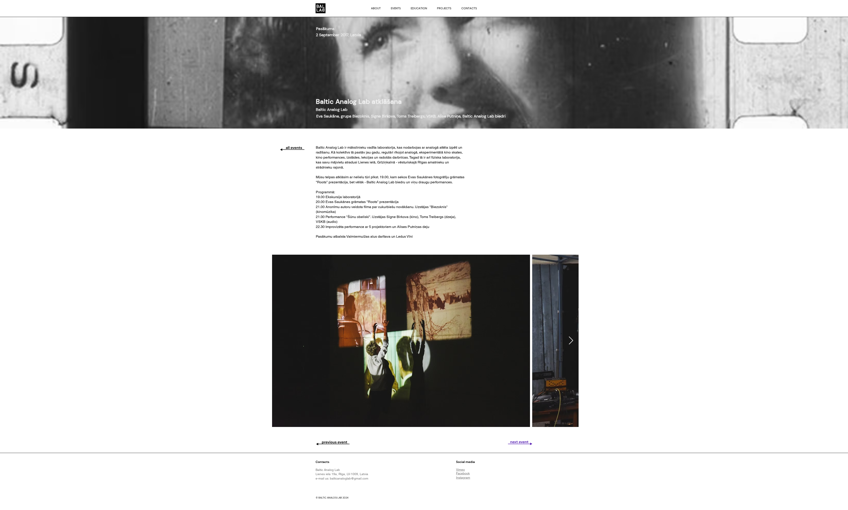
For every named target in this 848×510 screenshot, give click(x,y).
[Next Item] (571, 340)
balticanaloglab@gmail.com (349, 478)
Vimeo (460, 469)
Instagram (463, 477)
